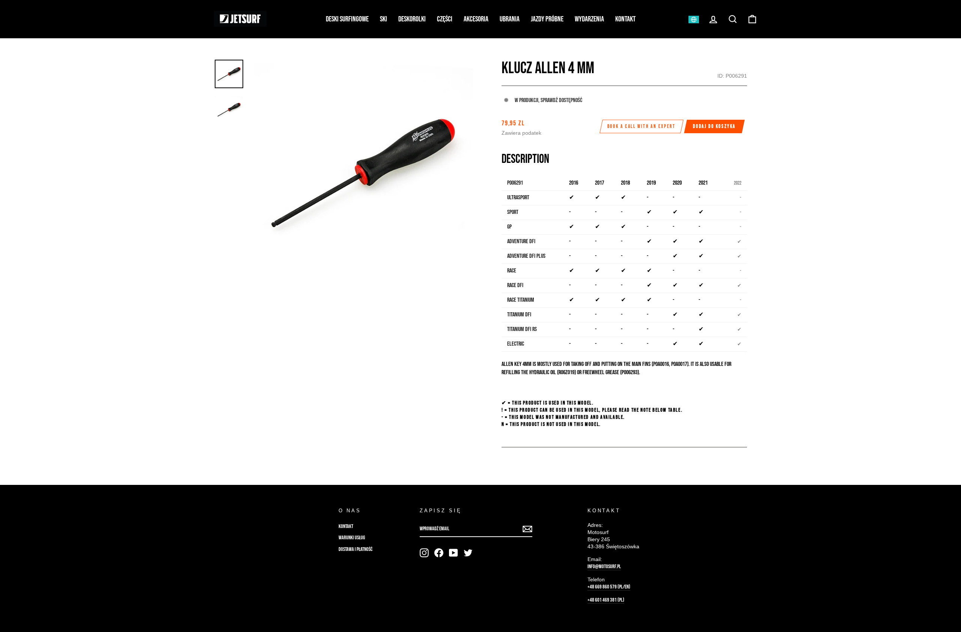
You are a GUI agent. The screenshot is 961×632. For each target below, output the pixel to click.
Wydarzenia (589, 19)
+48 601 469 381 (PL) (605, 600)
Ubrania (510, 19)
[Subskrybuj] (527, 529)
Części (444, 19)
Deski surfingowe (347, 19)
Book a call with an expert (641, 126)
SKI (383, 19)
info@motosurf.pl (604, 567)
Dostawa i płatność (355, 549)
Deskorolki (412, 19)
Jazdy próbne (547, 19)
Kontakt (625, 19)
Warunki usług (352, 538)
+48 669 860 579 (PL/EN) (608, 587)
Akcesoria (476, 19)
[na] (424, 552)
